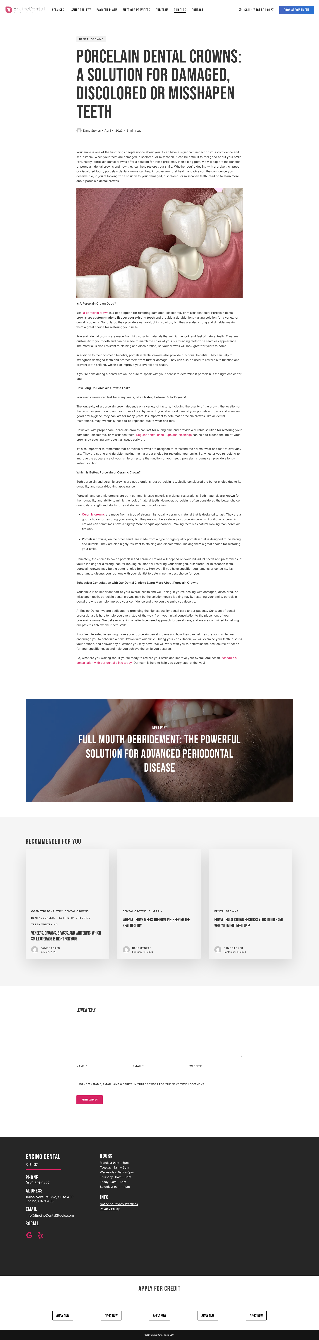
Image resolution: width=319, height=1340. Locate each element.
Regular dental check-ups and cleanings (164, 435)
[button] (62, 1315)
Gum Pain (155, 911)
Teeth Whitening (44, 924)
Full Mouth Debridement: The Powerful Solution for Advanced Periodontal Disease (159, 750)
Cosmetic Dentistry (47, 911)
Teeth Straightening (74, 917)
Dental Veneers (43, 917)
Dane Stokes (92, 130)
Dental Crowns (91, 39)
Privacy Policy (110, 1209)
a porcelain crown (95, 313)
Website (195, 1066)
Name (81, 1066)
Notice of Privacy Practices (119, 1204)
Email (138, 1066)
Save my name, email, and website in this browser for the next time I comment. (142, 1084)
